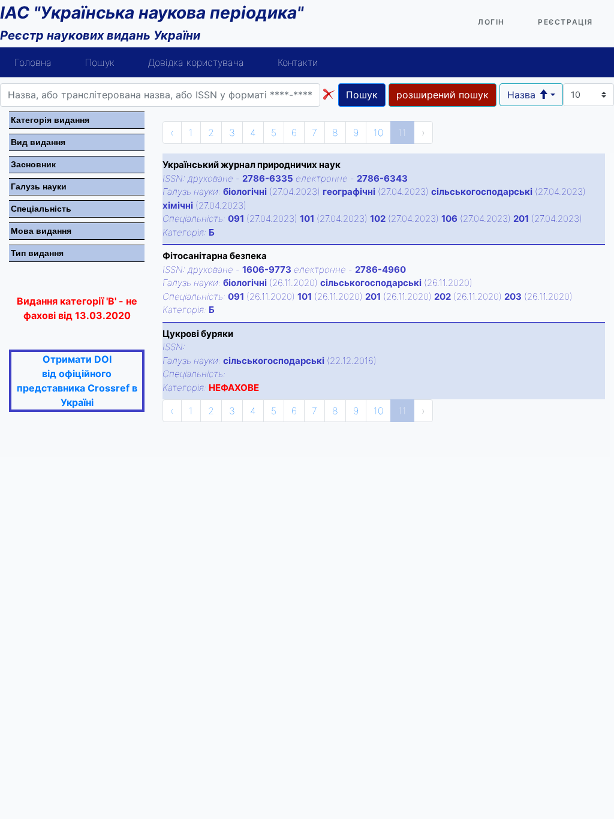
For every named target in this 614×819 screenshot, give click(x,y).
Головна (33, 62)
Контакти (298, 62)
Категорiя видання (50, 120)
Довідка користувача (196, 62)
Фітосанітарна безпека (214, 255)
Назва (522, 95)
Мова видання (41, 231)
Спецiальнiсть (41, 208)
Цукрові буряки (197, 333)
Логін (491, 21)
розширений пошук (442, 95)
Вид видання (38, 142)
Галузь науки (39, 186)
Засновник (33, 164)
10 (378, 132)
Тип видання (37, 253)
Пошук (100, 62)
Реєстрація (565, 21)
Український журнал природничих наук (251, 164)
